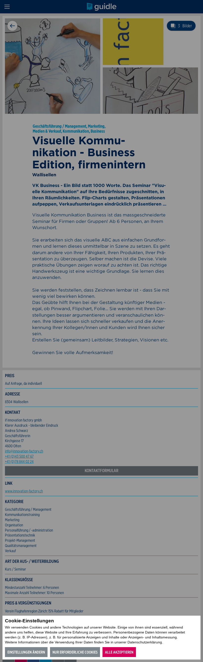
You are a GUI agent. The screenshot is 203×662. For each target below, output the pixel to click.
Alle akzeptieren (119, 652)
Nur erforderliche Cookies (75, 652)
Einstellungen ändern (26, 652)
